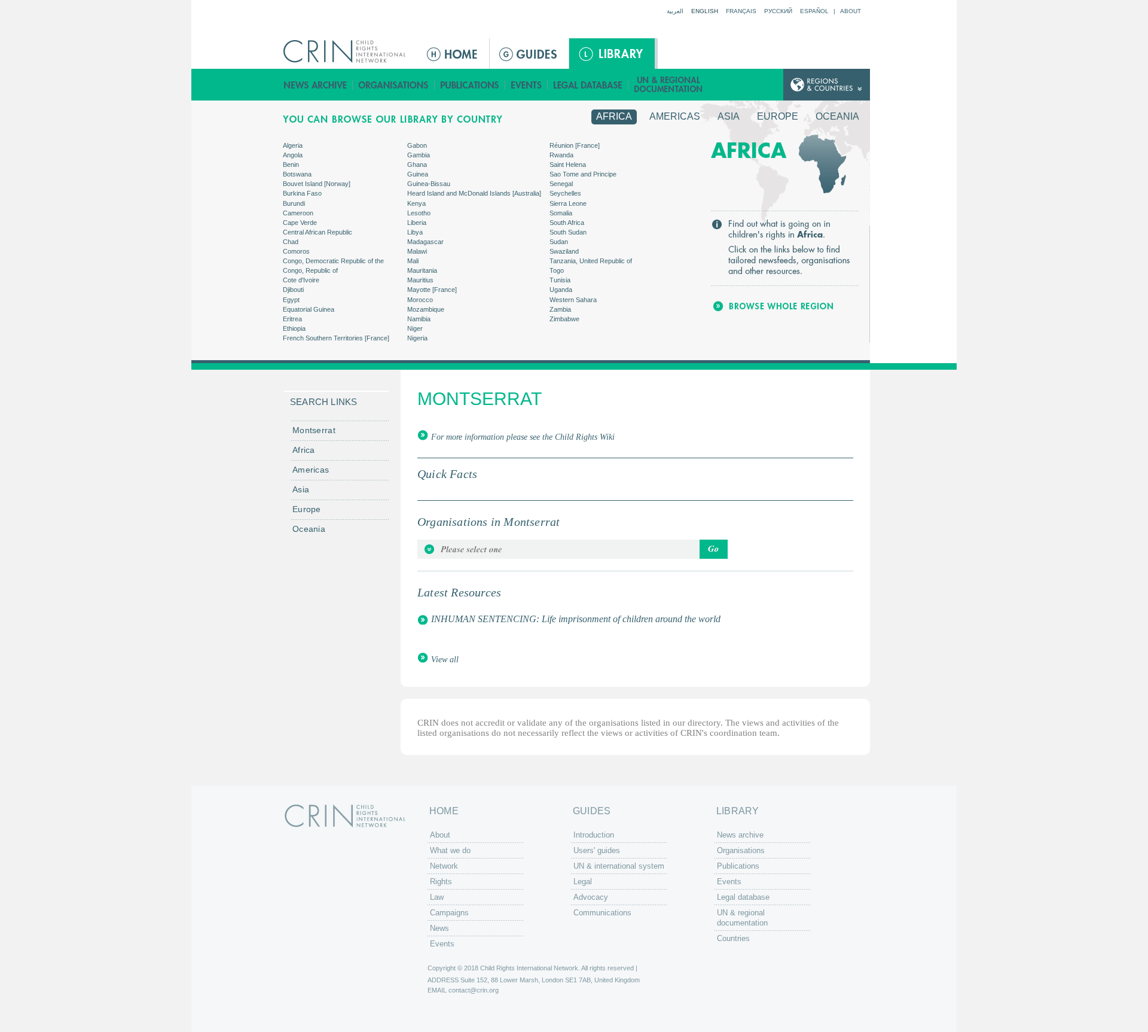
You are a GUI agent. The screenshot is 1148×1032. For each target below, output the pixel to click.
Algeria (293, 145)
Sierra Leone (568, 203)
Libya (415, 232)
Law (437, 897)
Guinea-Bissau (428, 183)
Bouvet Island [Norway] (316, 183)
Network (444, 865)
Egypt (291, 299)
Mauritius (420, 280)
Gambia (418, 155)
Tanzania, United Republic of (590, 260)
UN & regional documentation (669, 85)
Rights (441, 881)
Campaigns (449, 912)
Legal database (588, 85)
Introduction (593, 834)
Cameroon (298, 213)
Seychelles (565, 193)
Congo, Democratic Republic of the (333, 260)
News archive (315, 85)
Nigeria (417, 338)
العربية (675, 11)
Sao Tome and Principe (582, 174)
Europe (777, 116)
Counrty (826, 85)
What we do (450, 850)
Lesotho (418, 213)
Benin (291, 164)
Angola (293, 155)
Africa (614, 116)
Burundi (294, 203)
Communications (602, 912)
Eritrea (292, 318)
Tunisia (559, 280)
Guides (529, 53)
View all (445, 659)
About (850, 11)
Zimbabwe (564, 318)
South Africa (566, 222)
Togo (556, 270)
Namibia (418, 318)
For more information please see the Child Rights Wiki (523, 437)
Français (741, 11)
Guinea (417, 174)
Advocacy (590, 897)
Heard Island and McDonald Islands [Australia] (474, 193)
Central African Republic (317, 232)
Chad (290, 241)
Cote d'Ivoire (301, 280)
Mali (413, 260)
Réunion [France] (574, 145)
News (439, 928)
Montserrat (313, 430)
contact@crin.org (473, 990)
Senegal (561, 183)
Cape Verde (300, 222)
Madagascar (425, 241)
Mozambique (425, 309)
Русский (778, 11)
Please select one (572, 549)
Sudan (558, 241)
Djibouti (293, 289)
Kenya (416, 203)
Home (453, 53)
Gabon (417, 145)
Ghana (417, 164)
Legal (582, 881)
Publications (470, 85)
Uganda (560, 289)
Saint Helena (567, 164)
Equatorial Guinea (308, 309)
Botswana (297, 174)
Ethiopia (294, 328)
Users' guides (596, 850)
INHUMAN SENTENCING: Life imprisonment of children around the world (575, 619)
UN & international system (618, 865)
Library (612, 53)
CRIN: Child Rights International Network (345, 815)
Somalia (560, 213)
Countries (733, 938)
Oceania (837, 116)
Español (814, 11)
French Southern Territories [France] (336, 338)
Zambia (560, 309)
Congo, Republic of (310, 270)
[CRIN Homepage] (348, 51)
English (704, 11)
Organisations (394, 85)
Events (526, 85)
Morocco (420, 299)
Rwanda (561, 155)
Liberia (416, 222)
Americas (674, 116)
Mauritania (422, 270)
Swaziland (564, 251)
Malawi (417, 251)
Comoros (296, 251)
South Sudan (568, 232)
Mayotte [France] (432, 289)
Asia (729, 116)
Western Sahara (573, 299)
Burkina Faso (302, 193)
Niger (415, 328)
